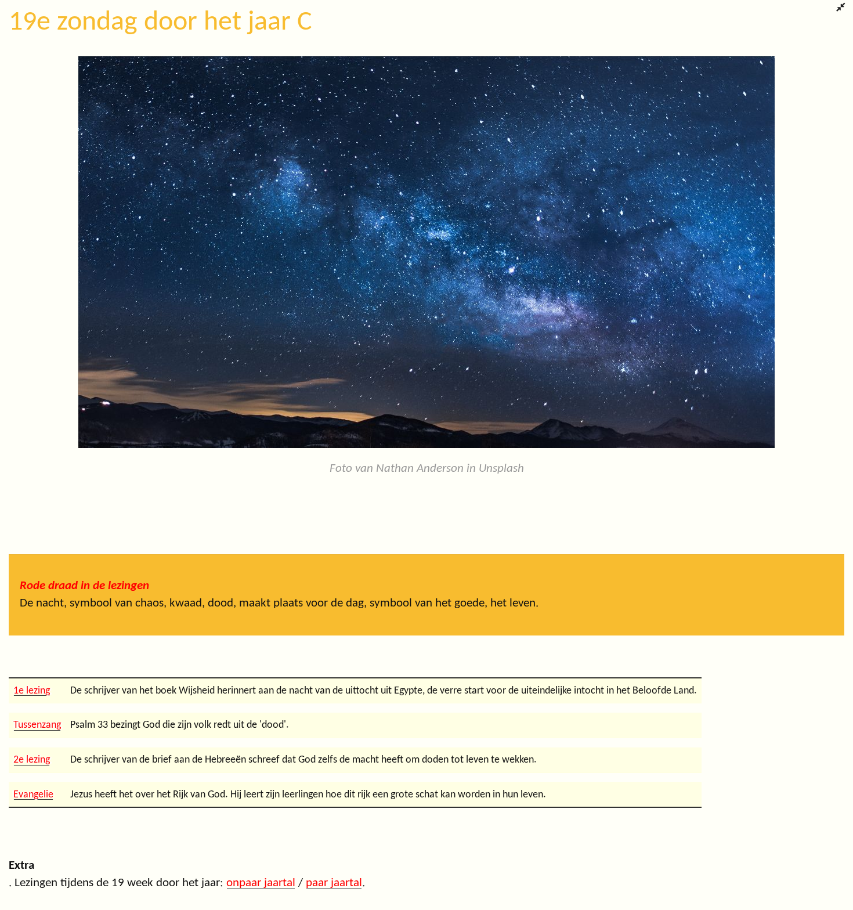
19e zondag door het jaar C (160, 23)
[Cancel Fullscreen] (840, 9)
